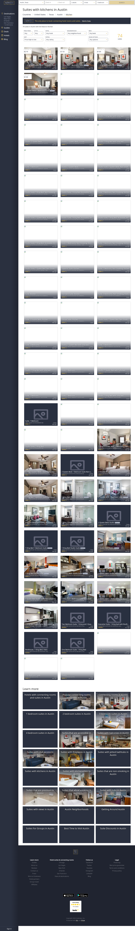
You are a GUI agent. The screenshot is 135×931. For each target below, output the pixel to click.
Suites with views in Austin (40, 809)
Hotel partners (34, 879)
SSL (77, 920)
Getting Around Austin (113, 809)
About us (34, 865)
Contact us (34, 871)
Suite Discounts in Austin (113, 828)
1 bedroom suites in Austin (40, 713)
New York (7, 19)
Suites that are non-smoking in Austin (113, 773)
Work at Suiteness (34, 876)
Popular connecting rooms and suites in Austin (77, 696)
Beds (90, 31)
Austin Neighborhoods (77, 809)
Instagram (89, 871)
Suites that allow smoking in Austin (76, 792)
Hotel (47, 31)
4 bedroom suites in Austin (40, 732)
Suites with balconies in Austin (113, 732)
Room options (93, 38)
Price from (27, 31)
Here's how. (86, 21)
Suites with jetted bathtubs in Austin (113, 753)
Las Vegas (7, 17)
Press (34, 874)
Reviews (34, 868)
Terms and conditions (116, 868)
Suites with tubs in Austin (113, 790)
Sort (25, 37)
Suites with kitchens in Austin (40, 771)
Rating (47, 37)
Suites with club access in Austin (40, 753)
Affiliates (34, 885)
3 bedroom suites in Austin (113, 713)
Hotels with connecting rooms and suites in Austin (40, 696)
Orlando (7, 21)
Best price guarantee (117, 865)
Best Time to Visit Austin (76, 828)
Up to (36, 31)
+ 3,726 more (8, 25)
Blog (89, 876)
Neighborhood (71, 31)
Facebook (89, 862)
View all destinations (62, 876)
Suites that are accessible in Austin (76, 734)
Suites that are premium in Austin (40, 792)
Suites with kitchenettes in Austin (76, 773)
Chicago (62, 862)
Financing (117, 862)
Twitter (89, 865)
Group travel (34, 882)
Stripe (83, 920)
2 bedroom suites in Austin (77, 713)
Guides (34, 862)
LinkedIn (89, 874)
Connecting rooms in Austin (113, 694)
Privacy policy (117, 871)
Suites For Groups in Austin (40, 828)
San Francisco (8, 23)
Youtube (89, 868)
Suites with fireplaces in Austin (76, 752)
